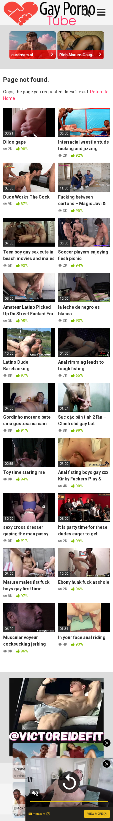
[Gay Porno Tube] (50, 14)
